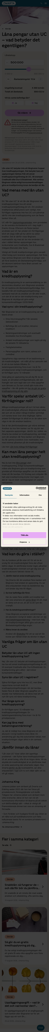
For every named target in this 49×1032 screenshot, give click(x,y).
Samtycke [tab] (9, 495)
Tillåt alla (24, 535)
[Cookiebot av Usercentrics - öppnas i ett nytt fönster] (35, 488)
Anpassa (23, 542)
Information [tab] (24, 495)
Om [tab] (40, 495)
